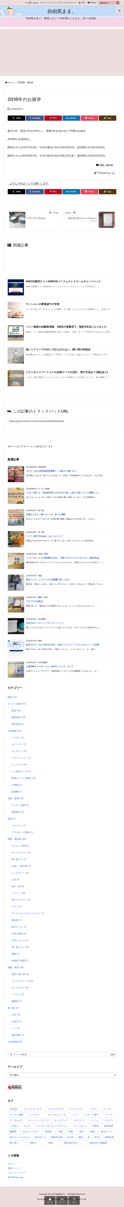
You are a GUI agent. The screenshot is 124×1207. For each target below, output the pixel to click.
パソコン (18, 893)
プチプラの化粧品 (34, 601)
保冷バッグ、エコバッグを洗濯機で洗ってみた (48, 579)
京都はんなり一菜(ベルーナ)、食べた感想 (45, 514)
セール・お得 (20, 845)
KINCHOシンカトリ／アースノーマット (45, 623)
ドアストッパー (21, 757)
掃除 (12, 818)
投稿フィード (14, 1168)
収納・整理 (16, 798)
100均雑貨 (15, 1041)
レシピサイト (20, 872)
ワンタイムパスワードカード (27, 913)
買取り (33, 1142)
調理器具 (18, 717)
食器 (16, 710)
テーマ (108, 1114)
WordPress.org (15, 1177)
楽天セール (40, 1137)
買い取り (14, 1142)
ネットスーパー (21, 852)
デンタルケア (20, 987)
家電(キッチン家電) (23, 778)
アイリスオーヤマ (33, 1109)
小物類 (16, 784)
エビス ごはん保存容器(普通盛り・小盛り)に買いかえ (51, 471)
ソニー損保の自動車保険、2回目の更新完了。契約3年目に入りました (66, 326)
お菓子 (16, 1021)
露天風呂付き (71, 1142)
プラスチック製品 (22, 832)
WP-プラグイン (21, 899)
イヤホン (17, 737)
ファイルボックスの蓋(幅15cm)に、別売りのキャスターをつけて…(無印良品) (62, 557)
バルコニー (18, 825)
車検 (15, 953)
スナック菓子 (92, 1114)
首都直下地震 (19, 960)
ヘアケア (17, 994)
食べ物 (13, 1008)
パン (15, 1028)
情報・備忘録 (27, 82)
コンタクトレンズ (22, 980)
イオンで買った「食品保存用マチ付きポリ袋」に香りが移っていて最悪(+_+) (62, 492)
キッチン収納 (20, 805)
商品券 (16, 920)
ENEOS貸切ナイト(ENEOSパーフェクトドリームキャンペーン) (63, 281)
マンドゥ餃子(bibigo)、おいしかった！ (44, 536)
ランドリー (18, 764)
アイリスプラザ (56, 1109)
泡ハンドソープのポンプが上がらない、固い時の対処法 (58, 349)
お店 (15, 879)
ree (113, 172)
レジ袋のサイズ (21, 771)
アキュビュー (77, 1109)
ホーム (11, 82)
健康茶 (16, 1001)
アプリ (16, 906)
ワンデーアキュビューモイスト (52, 1125)
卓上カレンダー (31, 1131)
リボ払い (14, 1125)
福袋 (80, 1137)
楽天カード (18, 926)
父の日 (70, 1137)
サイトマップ (48, 2)
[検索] (117, 3)
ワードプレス (80, 1125)
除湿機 (16, 791)
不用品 (95, 1125)
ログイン (12, 1163)
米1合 (97, 1137)
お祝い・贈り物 (21, 866)
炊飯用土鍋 (56, 1137)
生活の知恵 (18, 933)
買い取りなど (20, 947)
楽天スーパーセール (20, 1137)
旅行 (81, 1131)
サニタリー (18, 751)
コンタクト (35, 1114)
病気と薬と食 (20, 974)
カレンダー (18, 744)
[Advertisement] (62, 51)
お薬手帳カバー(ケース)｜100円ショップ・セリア (49, 666)
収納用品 (17, 812)
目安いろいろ (19, 940)
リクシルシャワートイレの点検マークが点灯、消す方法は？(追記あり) (67, 372)
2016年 (13, 1109)
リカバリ (108, 1120)
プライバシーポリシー (67, 2)
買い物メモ (18, 859)
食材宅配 (17, 1035)
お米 (16, 1014)
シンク (75, 1114)
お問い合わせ (33, 2)
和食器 (48, 1131)
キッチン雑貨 (17, 703)
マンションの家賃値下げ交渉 (42, 304)
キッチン (107, 1109)
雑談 (12, 697)
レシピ (27, 1125)
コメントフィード (17, 1172)
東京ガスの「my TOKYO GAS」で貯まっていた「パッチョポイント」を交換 (62, 644)
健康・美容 (16, 967)
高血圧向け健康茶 (98, 1142)
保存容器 (17, 724)
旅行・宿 (17, 886)
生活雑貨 (14, 730)
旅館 (92, 1131)
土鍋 (60, 1131)
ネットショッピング (39, 1120)
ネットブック (61, 1120)
